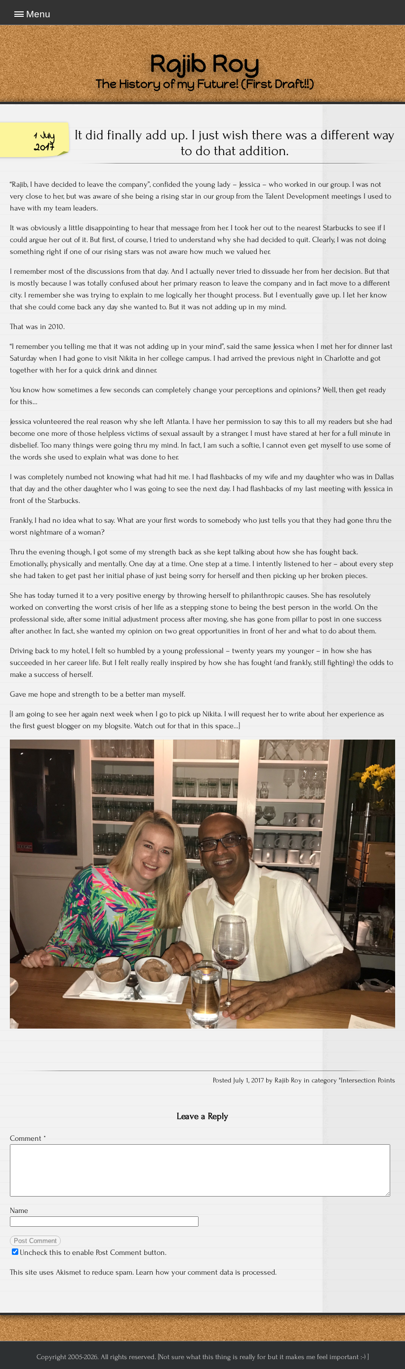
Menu (38, 14)
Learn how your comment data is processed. (206, 1272)
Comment (28, 1138)
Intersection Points (368, 1080)
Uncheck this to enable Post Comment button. (93, 1252)
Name (19, 1210)
